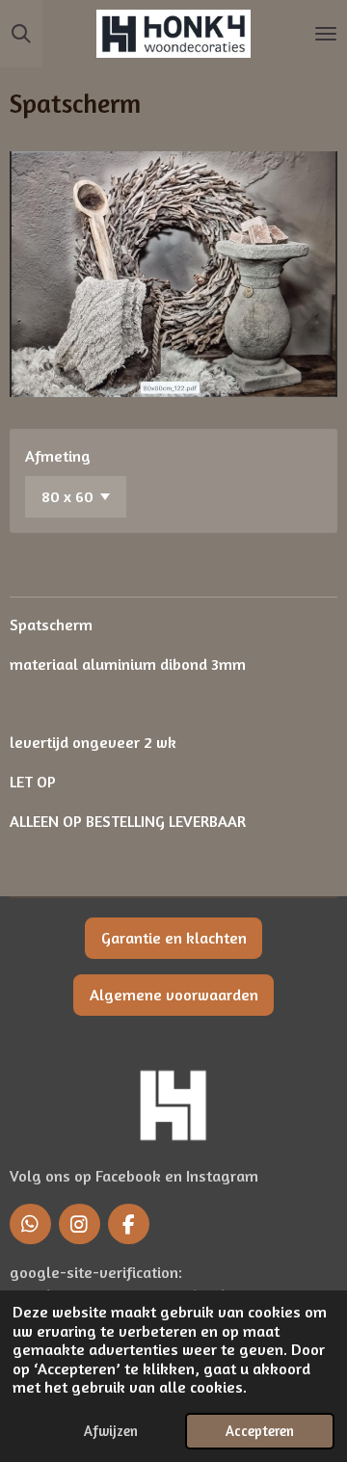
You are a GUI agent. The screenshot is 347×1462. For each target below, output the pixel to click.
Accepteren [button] (260, 1430)
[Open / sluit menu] (326, 33)
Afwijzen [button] (111, 1430)
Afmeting (58, 455)
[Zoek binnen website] (21, 33)
